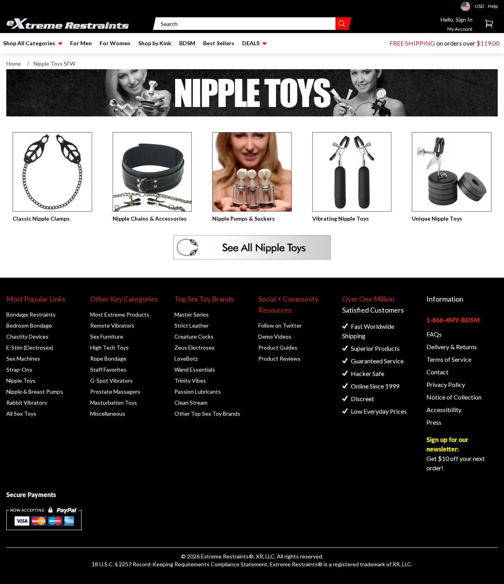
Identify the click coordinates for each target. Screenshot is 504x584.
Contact (437, 372)
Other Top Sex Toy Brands (207, 413)
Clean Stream (191, 402)
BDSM (187, 43)
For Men (81, 43)
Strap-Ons (19, 369)
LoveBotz (186, 358)
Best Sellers (218, 43)
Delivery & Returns (451, 346)
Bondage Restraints (31, 314)
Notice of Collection (454, 397)
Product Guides (277, 347)
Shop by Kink (154, 43)
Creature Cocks (193, 336)
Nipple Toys (20, 380)
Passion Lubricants (197, 391)
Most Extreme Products (119, 314)
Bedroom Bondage (29, 325)
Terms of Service (448, 359)
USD (468, 6)
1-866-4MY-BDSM (453, 320)
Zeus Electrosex (194, 347)
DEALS (250, 43)
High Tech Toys (109, 347)
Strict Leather (191, 325)
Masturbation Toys (113, 402)
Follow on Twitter (280, 325)
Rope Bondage (108, 358)
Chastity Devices (27, 336)
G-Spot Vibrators (111, 380)
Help (493, 6)
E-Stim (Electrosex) (29, 347)
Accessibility (443, 409)
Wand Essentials (194, 369)
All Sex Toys (21, 413)
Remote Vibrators (112, 325)
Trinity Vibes (190, 380)
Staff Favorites (108, 369)
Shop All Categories (29, 43)
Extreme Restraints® (296, 564)
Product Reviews (279, 358)
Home (13, 63)
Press (433, 422)
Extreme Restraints (225, 556)
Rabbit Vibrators (26, 402)
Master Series (191, 314)
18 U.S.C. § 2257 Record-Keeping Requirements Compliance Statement (179, 564)
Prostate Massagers (115, 391)
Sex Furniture (106, 336)
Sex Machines (23, 358)
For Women (115, 43)
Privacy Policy (445, 384)
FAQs (434, 334)
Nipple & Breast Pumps (34, 391)
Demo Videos (274, 336)
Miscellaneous (107, 413)
